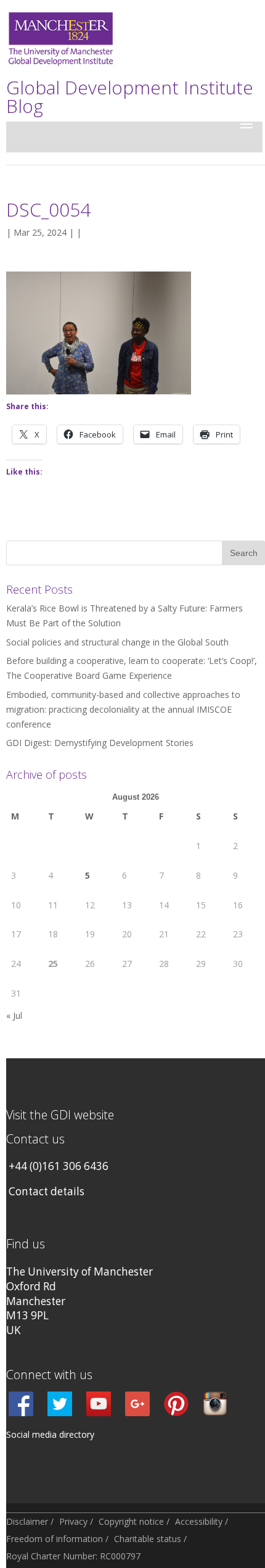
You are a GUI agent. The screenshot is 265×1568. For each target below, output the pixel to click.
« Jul (14, 1015)
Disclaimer (27, 1521)
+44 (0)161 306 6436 (58, 1166)
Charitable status (147, 1539)
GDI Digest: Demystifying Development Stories (100, 743)
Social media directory (50, 1434)
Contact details (46, 1191)
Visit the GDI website (60, 1114)
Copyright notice (131, 1521)
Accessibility (198, 1521)
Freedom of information (54, 1539)
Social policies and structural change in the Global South (117, 642)
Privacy (73, 1521)
